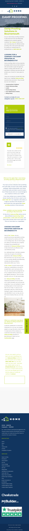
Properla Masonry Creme (7, 485)
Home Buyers (5, 460)
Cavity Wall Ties (5, 473)
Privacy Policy (20, 128)
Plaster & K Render (6, 465)
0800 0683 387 (17, 49)
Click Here (20, 3)
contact (13, 374)
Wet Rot (3, 467)
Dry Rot (3, 462)
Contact (3, 448)
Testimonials (4, 446)
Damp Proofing (5, 457)
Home (3, 441)
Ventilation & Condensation (7, 471)
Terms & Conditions (14, 529)
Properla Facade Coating (7, 483)
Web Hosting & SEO (12, 527)
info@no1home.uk (10, 367)
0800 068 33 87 (27, 326)
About (3, 443)
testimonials (7, 338)
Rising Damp (4, 469)
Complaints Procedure (6, 450)
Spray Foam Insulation (6, 474)
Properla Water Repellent (7, 487)
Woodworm (4, 458)
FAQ (2, 445)
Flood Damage (5, 464)
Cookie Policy (20, 529)
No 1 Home (13, 42)
